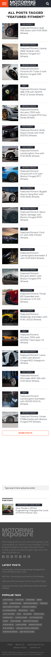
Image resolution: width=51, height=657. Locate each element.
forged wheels (29, 607)
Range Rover (21, 617)
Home (9, 645)
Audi (5, 603)
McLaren (27, 614)
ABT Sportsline (27, 632)
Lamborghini (15, 603)
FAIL (32, 610)
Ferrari (43, 603)
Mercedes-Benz (31, 603)
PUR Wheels (8, 628)
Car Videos (8, 600)
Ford (5, 621)
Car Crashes (8, 614)
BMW (39, 600)
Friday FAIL (39, 614)
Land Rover (21, 625)
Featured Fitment (11, 607)
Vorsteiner (15, 621)
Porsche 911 (8, 625)
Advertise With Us (35, 645)
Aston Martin (36, 617)
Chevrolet (8, 617)
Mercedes (23, 610)
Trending (30, 600)
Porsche (19, 600)
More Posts (25, 433)
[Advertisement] (23, 459)
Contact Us (35, 648)
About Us (19, 645)
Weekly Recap (35, 625)
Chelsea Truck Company (27, 628)
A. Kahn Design (9, 610)
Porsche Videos (10, 632)
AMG (19, 614)
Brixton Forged (30, 621)
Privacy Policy (20, 648)
